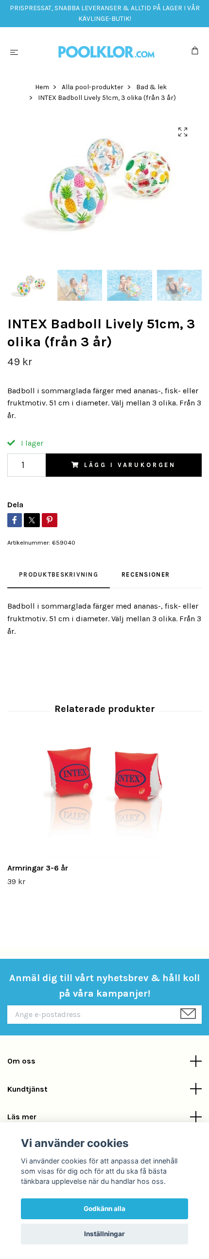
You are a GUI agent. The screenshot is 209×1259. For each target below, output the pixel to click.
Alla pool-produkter (92, 87)
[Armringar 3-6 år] (104, 798)
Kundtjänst (27, 1089)
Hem (42, 87)
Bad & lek (151, 87)
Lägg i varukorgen (130, 464)
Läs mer (21, 1116)
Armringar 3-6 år (37, 867)
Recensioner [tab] (146, 574)
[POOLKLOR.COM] (106, 51)
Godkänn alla (104, 1208)
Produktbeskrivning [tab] (58, 574)
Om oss (21, 1060)
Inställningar (104, 1234)
